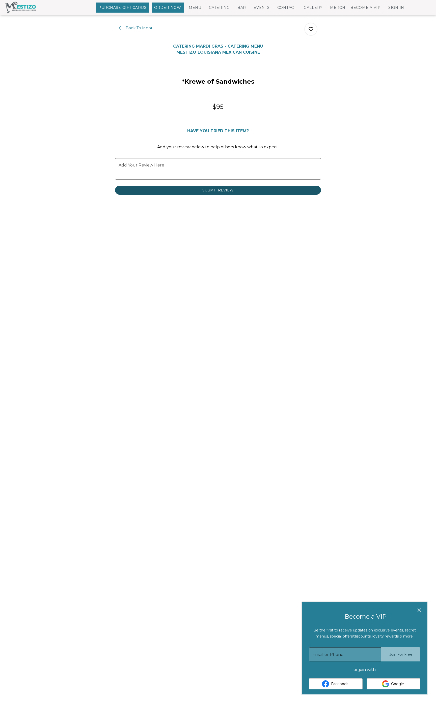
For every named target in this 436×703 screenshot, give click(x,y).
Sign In (396, 7)
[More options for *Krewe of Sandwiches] (311, 29)
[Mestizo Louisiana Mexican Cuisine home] (26, 7)
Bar (241, 7)
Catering (219, 7)
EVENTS (262, 7)
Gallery (313, 7)
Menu (195, 7)
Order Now (167, 7)
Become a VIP (365, 7)
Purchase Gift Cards (122, 7)
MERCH (337, 7)
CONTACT (286, 7)
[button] (136, 28)
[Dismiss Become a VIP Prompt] (419, 610)
